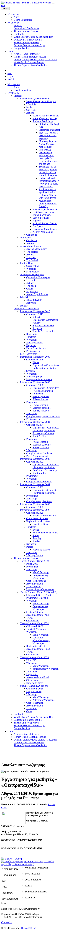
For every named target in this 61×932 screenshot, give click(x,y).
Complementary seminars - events (43, 416)
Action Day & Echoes (37, 294)
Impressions (32, 291)
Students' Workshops (43, 121)
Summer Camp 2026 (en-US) (34, 685)
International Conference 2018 (35, 311)
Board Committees (23, 90)
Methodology (33, 271)
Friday (36, 535)
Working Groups (34, 342)
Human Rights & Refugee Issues (30, 736)
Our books (19, 714)
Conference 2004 (34, 424)
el (4, 5)
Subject (36, 317)
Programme (32, 402)
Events (36, 529)
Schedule (30, 371)
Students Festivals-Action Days (29, 725)
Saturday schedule (42, 407)
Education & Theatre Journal (28, 719)
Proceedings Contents (43, 433)
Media (29, 107)
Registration (32, 334)
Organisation (32, 266)
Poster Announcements (37, 456)
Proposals (37, 328)
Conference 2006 (34, 385)
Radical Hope (27, 263)
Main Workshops (41, 572)
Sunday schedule (41, 410)
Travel (29, 617)
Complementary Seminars (39, 453)
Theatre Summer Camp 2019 (34, 561)
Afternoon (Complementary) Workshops (41, 640)
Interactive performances (45, 209)
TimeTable (31, 671)
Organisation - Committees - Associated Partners (46, 389)
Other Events (32, 680)
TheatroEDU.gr (28, 928)
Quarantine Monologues (44, 229)
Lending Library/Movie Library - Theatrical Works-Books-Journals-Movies (35, 741)
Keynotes (31, 345)
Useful (11, 731)
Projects (18, 95)
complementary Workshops (46, 668)
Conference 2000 (34, 507)
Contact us (31, 234)
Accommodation (34, 583)
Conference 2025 (34, 512)
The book (31, 257)
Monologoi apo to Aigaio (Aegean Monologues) (47, 144)
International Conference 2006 (35, 382)
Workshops (31, 339)
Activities (31, 302)
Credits (29, 288)
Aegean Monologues (43, 232)
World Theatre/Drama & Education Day (33, 717)
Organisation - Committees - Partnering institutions (46, 429)
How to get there (41, 396)
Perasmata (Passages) (49, 129)
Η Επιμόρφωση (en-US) (45, 118)
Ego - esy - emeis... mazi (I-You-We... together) (48, 135)
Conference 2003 (34, 461)
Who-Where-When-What (45, 532)
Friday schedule (40, 405)
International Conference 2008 (35, 356)
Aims (16, 87)
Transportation (33, 586)
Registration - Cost (35, 646)
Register (12, 79)
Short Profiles (39, 436)
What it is (31, 104)
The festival (32, 260)
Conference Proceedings (45, 470)
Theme (36, 362)
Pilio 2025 (31, 660)
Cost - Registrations (36, 580)
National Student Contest (45, 223)
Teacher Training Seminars (46, 115)
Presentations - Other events (40, 589)
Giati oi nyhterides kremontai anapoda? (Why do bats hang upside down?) (49, 182)
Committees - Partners (37, 518)
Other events (32, 620)
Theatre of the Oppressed (26, 722)
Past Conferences (28, 354)
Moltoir (23, 305)
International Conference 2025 (35, 510)
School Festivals (41, 217)
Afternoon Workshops (43, 700)
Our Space (38, 226)
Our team (31, 110)
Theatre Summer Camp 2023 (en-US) (38, 592)
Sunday (36, 541)
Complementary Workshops (40, 576)
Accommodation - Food (38, 649)
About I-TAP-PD (34, 300)
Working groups (34, 376)
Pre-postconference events (39, 379)
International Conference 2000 (35, 504)
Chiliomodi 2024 (34, 626)
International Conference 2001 (35, 484)
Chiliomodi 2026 (34, 688)
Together (37, 220)
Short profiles (39, 473)
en (2, 5)
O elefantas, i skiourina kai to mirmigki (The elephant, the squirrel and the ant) (49, 158)
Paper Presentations (36, 348)
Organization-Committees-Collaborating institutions (46, 366)
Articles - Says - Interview (27, 734)
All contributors (40, 399)
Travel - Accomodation (44, 331)
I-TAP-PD (25, 297)
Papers (29, 546)
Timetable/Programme (37, 629)
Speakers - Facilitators (43, 325)
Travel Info (31, 708)
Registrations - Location (38, 521)
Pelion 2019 (32, 563)
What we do (14, 93)
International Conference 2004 (35, 422)
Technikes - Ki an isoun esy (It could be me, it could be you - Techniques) (48, 171)
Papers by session (41, 549)
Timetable (31, 337)
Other (29, 711)
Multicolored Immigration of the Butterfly (48, 203)
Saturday (37, 538)
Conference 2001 (34, 487)
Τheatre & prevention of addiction (30, 745)
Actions (30, 112)
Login (10, 76)
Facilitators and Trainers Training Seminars (44, 213)
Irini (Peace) (45, 149)
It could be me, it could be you (35, 98)
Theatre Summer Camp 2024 (34, 623)
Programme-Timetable (37, 597)
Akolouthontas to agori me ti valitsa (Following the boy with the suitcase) (48, 193)
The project (32, 251)
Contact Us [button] (6, 922)
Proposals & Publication (44, 515)
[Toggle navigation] (53, 3)
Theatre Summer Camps (26, 558)
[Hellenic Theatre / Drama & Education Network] (26, 2)
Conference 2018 (34, 314)
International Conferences (26, 308)
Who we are (14, 84)
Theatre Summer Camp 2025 (34, 657)
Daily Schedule (33, 691)
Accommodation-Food (37, 615)
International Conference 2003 (35, 458)
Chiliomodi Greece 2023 (38, 595)
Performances (33, 351)
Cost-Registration (34, 612)
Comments (38, 393)
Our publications (22, 728)
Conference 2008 (34, 359)
